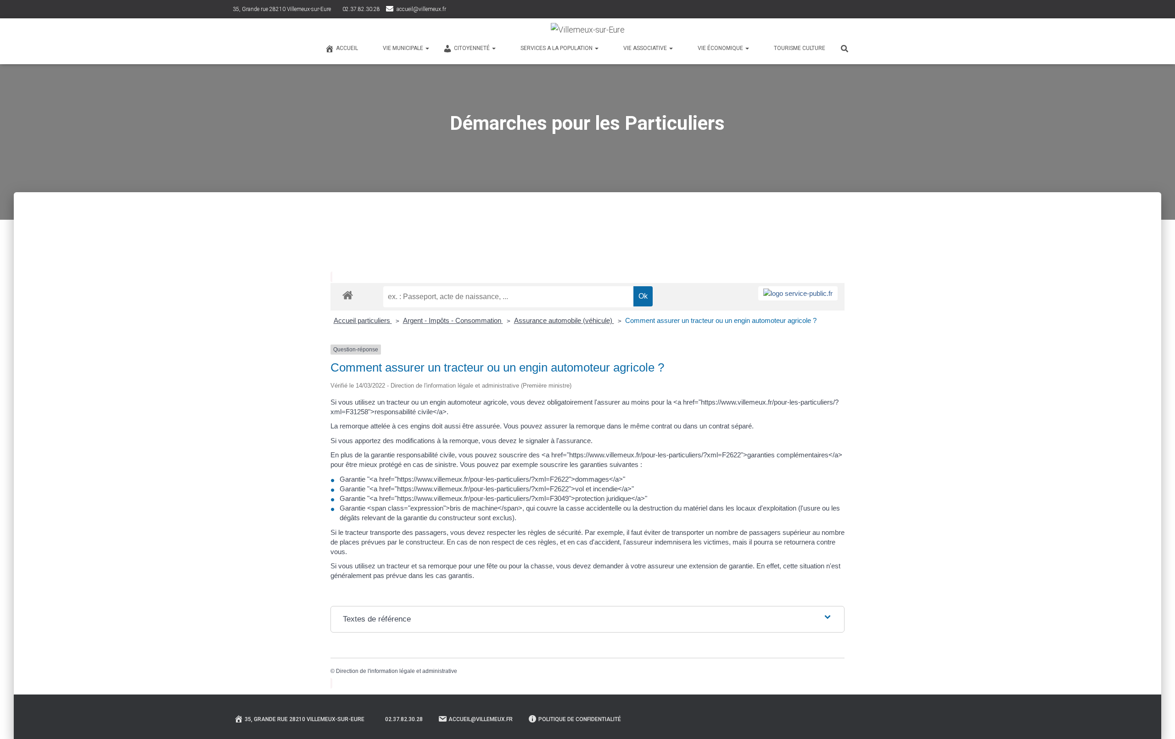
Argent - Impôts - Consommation (453, 320)
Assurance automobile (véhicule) (564, 320)
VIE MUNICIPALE (404, 48)
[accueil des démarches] (347, 294)
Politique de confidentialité (579, 719)
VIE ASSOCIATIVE (645, 48)
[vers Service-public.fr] (798, 293)
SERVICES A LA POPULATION (557, 48)
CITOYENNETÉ (472, 48)
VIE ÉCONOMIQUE (721, 48)
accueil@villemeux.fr (421, 9)
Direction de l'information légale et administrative (396, 671)
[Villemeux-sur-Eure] (588, 30)
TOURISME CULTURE (799, 48)
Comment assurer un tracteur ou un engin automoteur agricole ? (721, 320)
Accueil (347, 48)
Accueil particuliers (363, 320)
